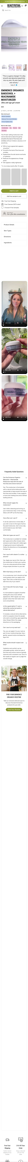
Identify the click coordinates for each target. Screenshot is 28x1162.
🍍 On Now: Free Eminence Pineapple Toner (14, 1)
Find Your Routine (14, 709)
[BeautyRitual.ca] (14, 5)
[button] (22, 5)
